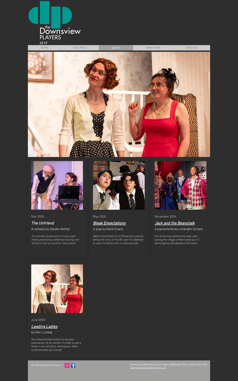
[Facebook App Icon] (73, 365)
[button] (119, 104)
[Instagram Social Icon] (67, 365)
